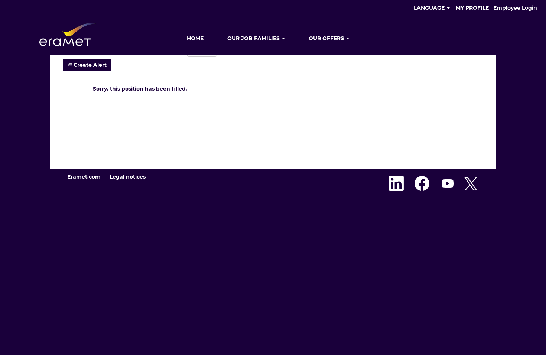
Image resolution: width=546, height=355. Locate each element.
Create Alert (89, 65)
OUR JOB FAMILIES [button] (254, 38)
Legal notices (128, 176)
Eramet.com (84, 176)
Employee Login (515, 7)
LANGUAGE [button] (430, 7)
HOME (195, 38)
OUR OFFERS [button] (327, 38)
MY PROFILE (472, 7)
